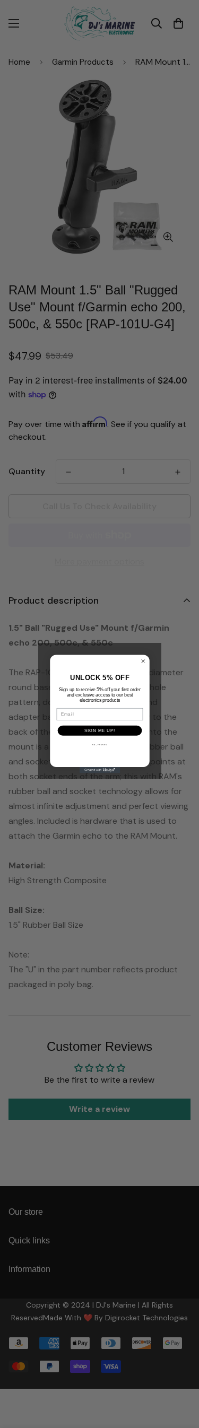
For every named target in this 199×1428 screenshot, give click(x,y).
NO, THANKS (99, 744)
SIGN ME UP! (99, 730)
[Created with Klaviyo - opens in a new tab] (99, 770)
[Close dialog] (142, 661)
